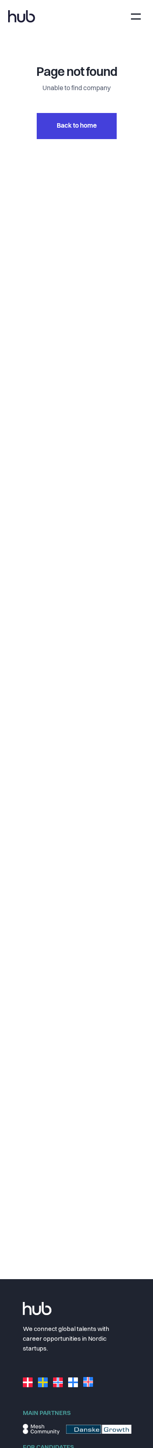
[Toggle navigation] (136, 16)
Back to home (77, 126)
